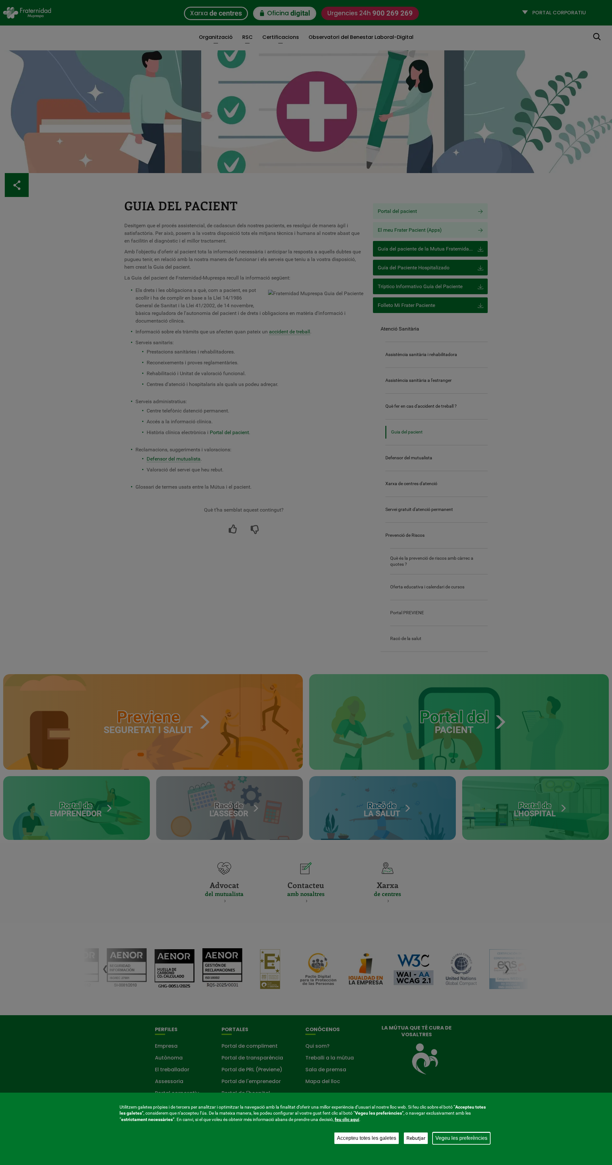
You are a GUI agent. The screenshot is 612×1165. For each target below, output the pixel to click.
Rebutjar (415, 1138)
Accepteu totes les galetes (366, 1138)
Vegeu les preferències (461, 1138)
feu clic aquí (347, 1119)
